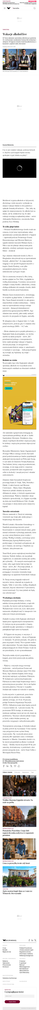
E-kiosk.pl (22, 961)
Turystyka (6, 29)
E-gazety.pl (23, 963)
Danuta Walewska (8, 145)
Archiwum (6, 967)
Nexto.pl (22, 965)
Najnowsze (25, 772)
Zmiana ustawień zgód (26, 950)
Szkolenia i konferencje (10, 978)
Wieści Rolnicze (24, 970)
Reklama (5, 961)
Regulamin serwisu (25, 952)
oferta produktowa (8, 984)
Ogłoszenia (6, 963)
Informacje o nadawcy (26, 953)
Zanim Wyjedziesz (7, 798)
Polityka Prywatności (26, 948)
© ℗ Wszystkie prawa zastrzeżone (13, 761)
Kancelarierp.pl (24, 968)
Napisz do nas (7, 952)
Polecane (17, 772)
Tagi (32, 772)
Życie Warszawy (24, 972)
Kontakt (5, 950)
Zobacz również (7, 772)
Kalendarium (23, 981)
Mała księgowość (25, 967)
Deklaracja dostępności (26, 955)
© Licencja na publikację (10, 759)
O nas (4, 948)
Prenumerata (7, 965)
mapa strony (6, 981)
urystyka (16, 8)
